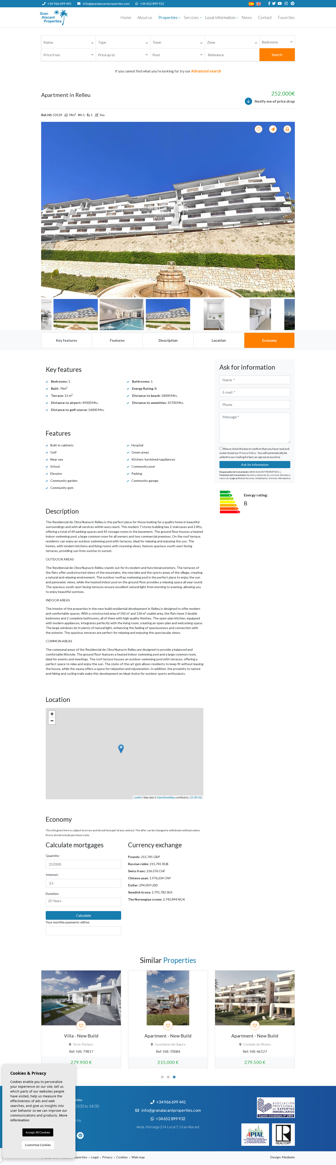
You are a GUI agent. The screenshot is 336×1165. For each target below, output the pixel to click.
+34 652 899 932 (152, 3)
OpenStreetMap (166, 797)
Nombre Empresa (67, 17)
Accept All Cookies (38, 1132)
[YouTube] (279, 3)
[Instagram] (285, 3)
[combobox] (68, 42)
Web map (138, 1157)
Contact (265, 17)
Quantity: (53, 856)
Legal (95, 1157)
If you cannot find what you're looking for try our (168, 71)
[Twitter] (273, 3)
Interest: (52, 875)
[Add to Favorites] (259, 129)
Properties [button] (168, 17)
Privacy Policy (247, 453)
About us (144, 17)
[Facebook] (268, 3)
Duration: (52, 894)
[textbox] (70, 42)
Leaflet (137, 797)
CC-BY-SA (196, 797)
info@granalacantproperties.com (106, 3)
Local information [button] (220, 17)
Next (289, 209)
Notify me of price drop (274, 101)
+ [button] (52, 714)
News (247, 17)
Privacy (107, 1157)
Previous (47, 209)
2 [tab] (168, 1077)
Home (125, 17)
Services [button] (191, 17)
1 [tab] (162, 1077)
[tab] (66, 340)
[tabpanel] (81, 1019)
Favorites (286, 17)
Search (277, 54)
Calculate (83, 915)
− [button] (52, 721)
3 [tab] (174, 1077)
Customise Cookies (38, 1145)
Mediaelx (288, 1157)
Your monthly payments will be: (68, 922)
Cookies (122, 1157)
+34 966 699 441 (59, 3)
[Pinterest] (292, 3)
